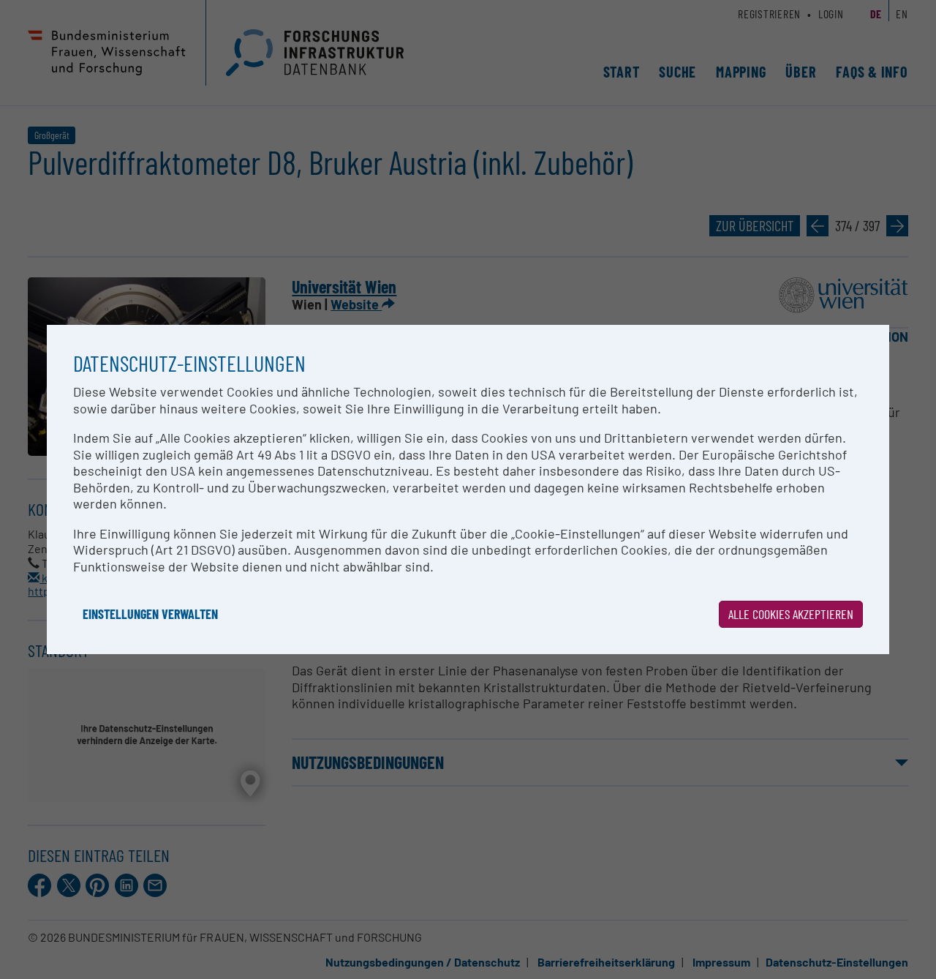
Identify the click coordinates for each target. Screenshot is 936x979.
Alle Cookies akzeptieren (790, 614)
